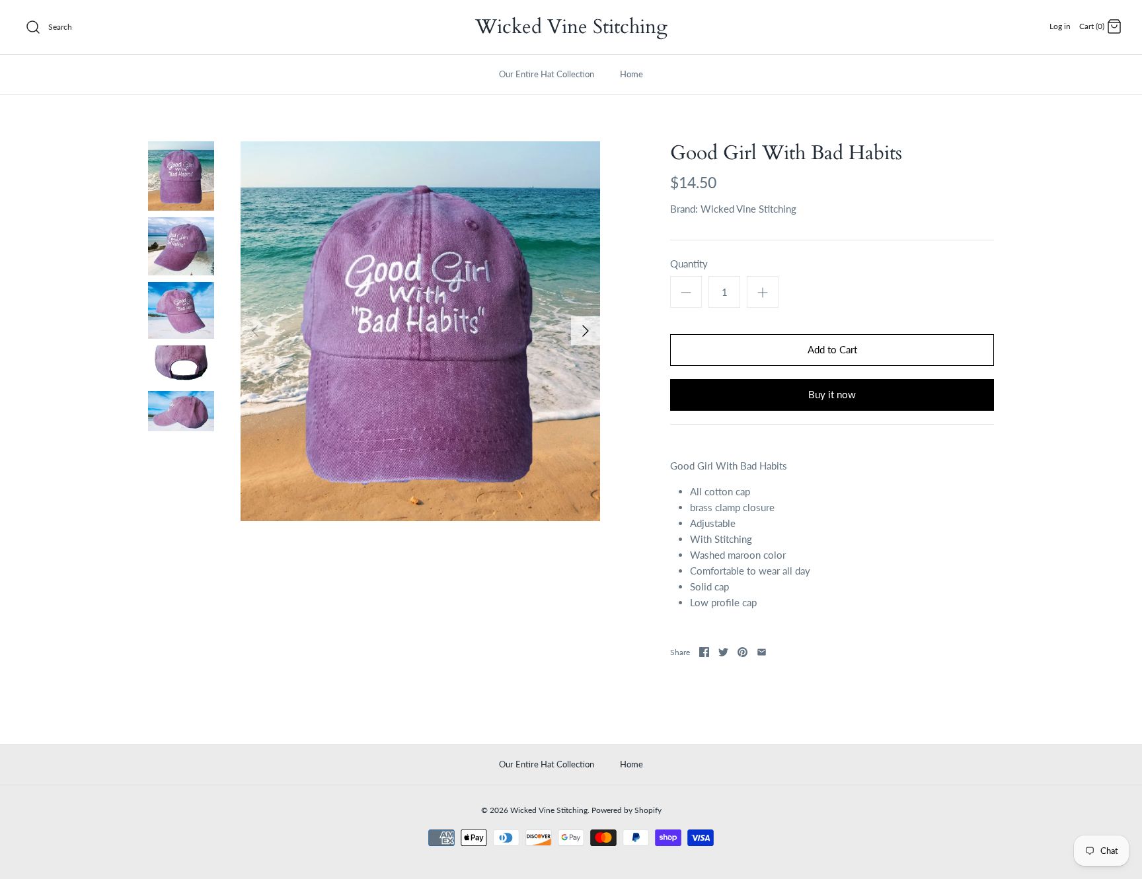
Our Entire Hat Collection (546, 74)
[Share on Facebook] (704, 652)
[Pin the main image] (742, 652)
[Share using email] (762, 652)
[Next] (585, 330)
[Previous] (255, 330)
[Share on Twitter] (723, 652)
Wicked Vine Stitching (748, 209)
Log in (1060, 26)
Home (631, 74)
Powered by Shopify (626, 810)
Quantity (689, 263)
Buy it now (832, 394)
